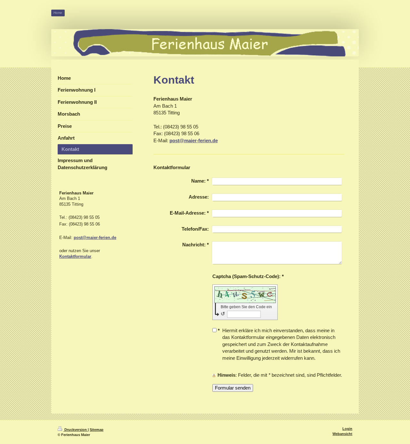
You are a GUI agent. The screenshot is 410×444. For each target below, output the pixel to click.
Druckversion (75, 430)
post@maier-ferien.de (193, 140)
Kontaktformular (75, 256)
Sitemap (96, 430)
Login (347, 429)
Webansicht (342, 434)
